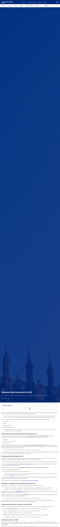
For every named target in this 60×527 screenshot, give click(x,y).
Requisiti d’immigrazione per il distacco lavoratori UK (12, 412)
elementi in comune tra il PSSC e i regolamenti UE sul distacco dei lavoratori (21, 471)
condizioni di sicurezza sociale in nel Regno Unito (29, 488)
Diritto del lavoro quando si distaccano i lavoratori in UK (12, 408)
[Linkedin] (56, 2)
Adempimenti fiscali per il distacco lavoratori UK (11, 414)
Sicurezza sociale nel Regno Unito (9, 410)
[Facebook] (58, 2)
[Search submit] (58, 5)
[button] (45, 2)
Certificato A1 (11, 482)
